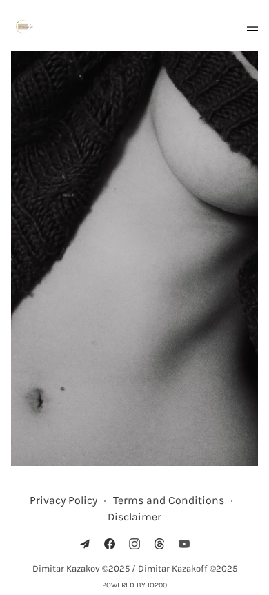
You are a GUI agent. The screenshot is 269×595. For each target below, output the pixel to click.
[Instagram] (134, 543)
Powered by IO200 (134, 585)
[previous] (29, 259)
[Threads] (159, 543)
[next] (238, 259)
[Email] (84, 543)
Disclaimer (134, 516)
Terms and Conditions (168, 500)
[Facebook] (109, 543)
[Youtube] (184, 543)
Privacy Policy (63, 500)
